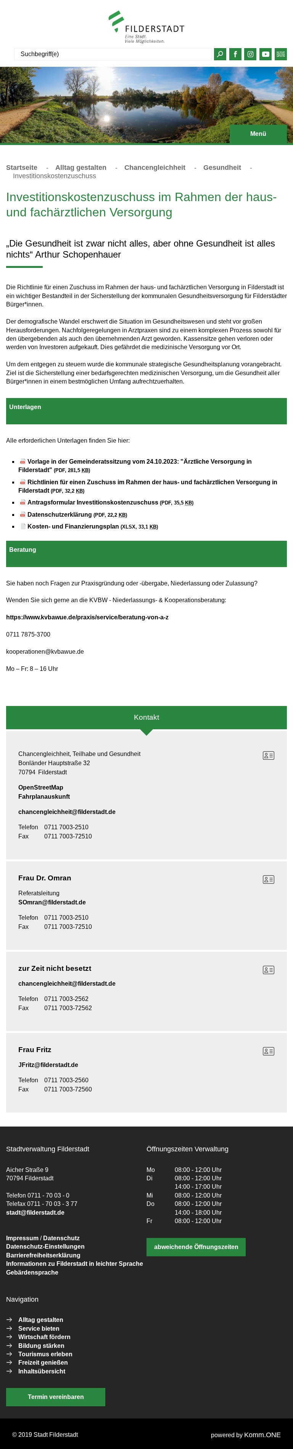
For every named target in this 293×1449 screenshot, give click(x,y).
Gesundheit (222, 167)
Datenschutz (61, 1238)
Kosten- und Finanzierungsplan (92, 526)
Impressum (22, 1238)
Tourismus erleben (45, 1354)
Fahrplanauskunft (44, 796)
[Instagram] (250, 56)
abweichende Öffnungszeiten (196, 1247)
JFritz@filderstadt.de (48, 1065)
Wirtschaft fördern (44, 1337)
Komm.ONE (262, 1435)
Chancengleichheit (154, 167)
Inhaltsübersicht (41, 1371)
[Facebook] (235, 56)
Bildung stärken (41, 1346)
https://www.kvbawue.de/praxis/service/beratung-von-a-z (87, 617)
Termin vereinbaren (56, 1397)
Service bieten (39, 1328)
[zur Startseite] (146, 27)
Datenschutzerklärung (77, 514)
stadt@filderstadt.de (35, 1212)
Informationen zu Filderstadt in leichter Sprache (74, 1263)
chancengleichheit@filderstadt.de (67, 812)
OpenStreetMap (40, 787)
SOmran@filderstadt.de (52, 902)
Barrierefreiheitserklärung (43, 1255)
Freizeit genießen (43, 1362)
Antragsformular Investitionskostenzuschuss (110, 502)
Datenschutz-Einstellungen (45, 1246)
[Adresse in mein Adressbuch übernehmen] (268, 755)
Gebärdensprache (32, 1272)
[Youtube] (266, 56)
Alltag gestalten (80, 167)
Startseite (21, 167)
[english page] (280, 56)
